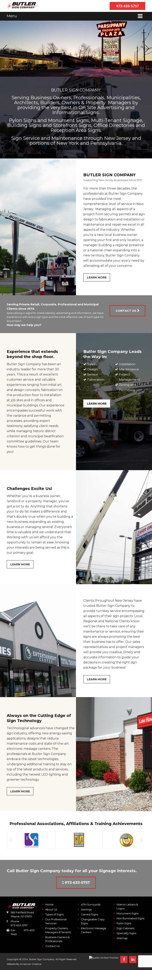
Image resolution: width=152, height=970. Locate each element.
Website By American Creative (24, 963)
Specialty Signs (126, 933)
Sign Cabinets (125, 928)
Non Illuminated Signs (130, 918)
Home (49, 904)
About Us (51, 909)
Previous (5, 48)
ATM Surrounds (90, 904)
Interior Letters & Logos (127, 906)
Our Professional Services (55, 921)
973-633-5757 (127, 6)
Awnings (86, 909)
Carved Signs (89, 914)
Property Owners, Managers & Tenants (58, 930)
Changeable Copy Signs (92, 921)
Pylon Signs (124, 923)
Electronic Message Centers (93, 930)
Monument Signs (127, 913)
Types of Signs (54, 914)
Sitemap (122, 938)
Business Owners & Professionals (57, 939)
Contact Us (52, 946)
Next (147, 48)
